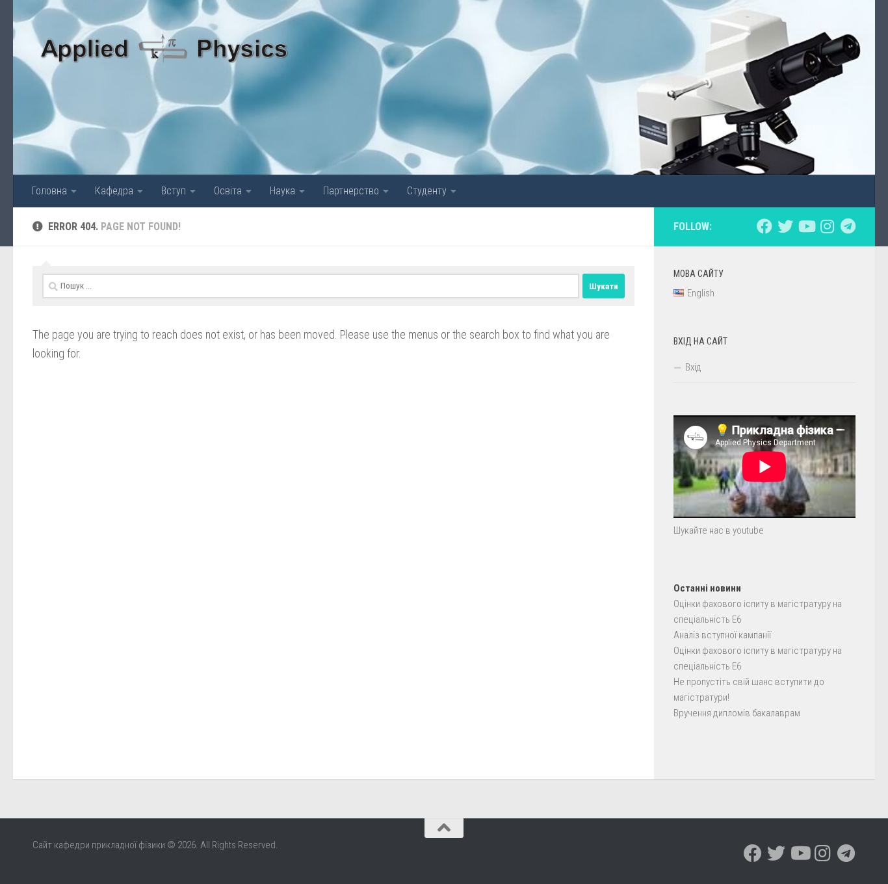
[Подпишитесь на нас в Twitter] (785, 226)
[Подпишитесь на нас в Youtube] (806, 226)
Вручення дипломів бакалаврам (736, 713)
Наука (282, 191)
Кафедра (114, 191)
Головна (49, 191)
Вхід (693, 367)
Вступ (173, 191)
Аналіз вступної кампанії (722, 635)
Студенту (427, 191)
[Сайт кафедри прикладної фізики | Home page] (165, 45)
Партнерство (351, 191)
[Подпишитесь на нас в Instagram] (827, 226)
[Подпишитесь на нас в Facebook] (764, 226)
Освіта (228, 191)
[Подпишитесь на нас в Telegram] (847, 226)
